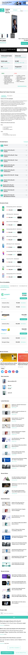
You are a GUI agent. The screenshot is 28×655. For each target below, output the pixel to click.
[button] (7, 652)
